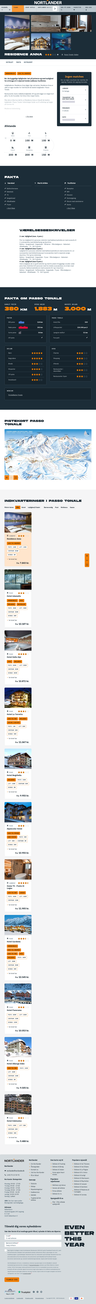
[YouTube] (41, 1292)
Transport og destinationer (68, 98)
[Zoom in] (87, 556)
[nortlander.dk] (14, 1161)
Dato (64, 117)
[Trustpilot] (24, 1291)
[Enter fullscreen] (87, 565)
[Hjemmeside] (48, 2)
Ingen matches (74, 76)
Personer (66, 108)
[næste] (55, 8)
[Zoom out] (87, 560)
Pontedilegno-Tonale (15, 395)
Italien (76, 55)
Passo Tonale (68, 55)
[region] (63, 540)
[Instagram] (37, 1292)
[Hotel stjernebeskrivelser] (57, 54)
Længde (65, 88)
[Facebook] (34, 1292)
